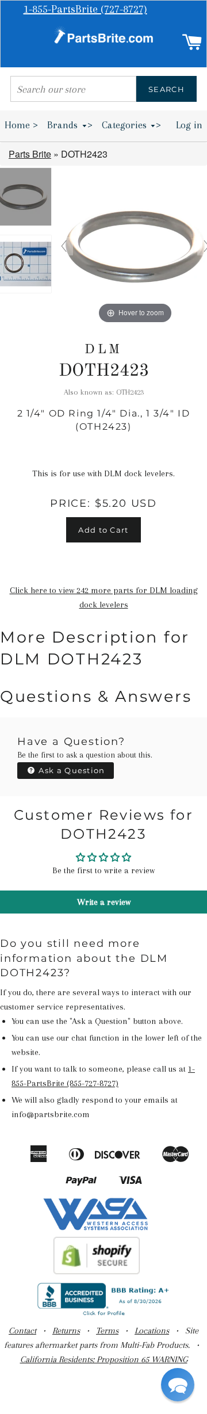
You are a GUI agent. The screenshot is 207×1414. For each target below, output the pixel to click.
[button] (177, 1384)
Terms (107, 1330)
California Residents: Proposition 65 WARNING (103, 1359)
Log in (189, 125)
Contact (22, 1330)
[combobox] (73, 89)
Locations (152, 1330)
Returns (66, 1330)
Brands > (70, 125)
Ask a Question (70, 770)
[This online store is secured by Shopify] (96, 1271)
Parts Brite (30, 153)
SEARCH (166, 89)
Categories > (132, 125)
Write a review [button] (104, 902)
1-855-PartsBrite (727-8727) (85, 9)
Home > (21, 125)
